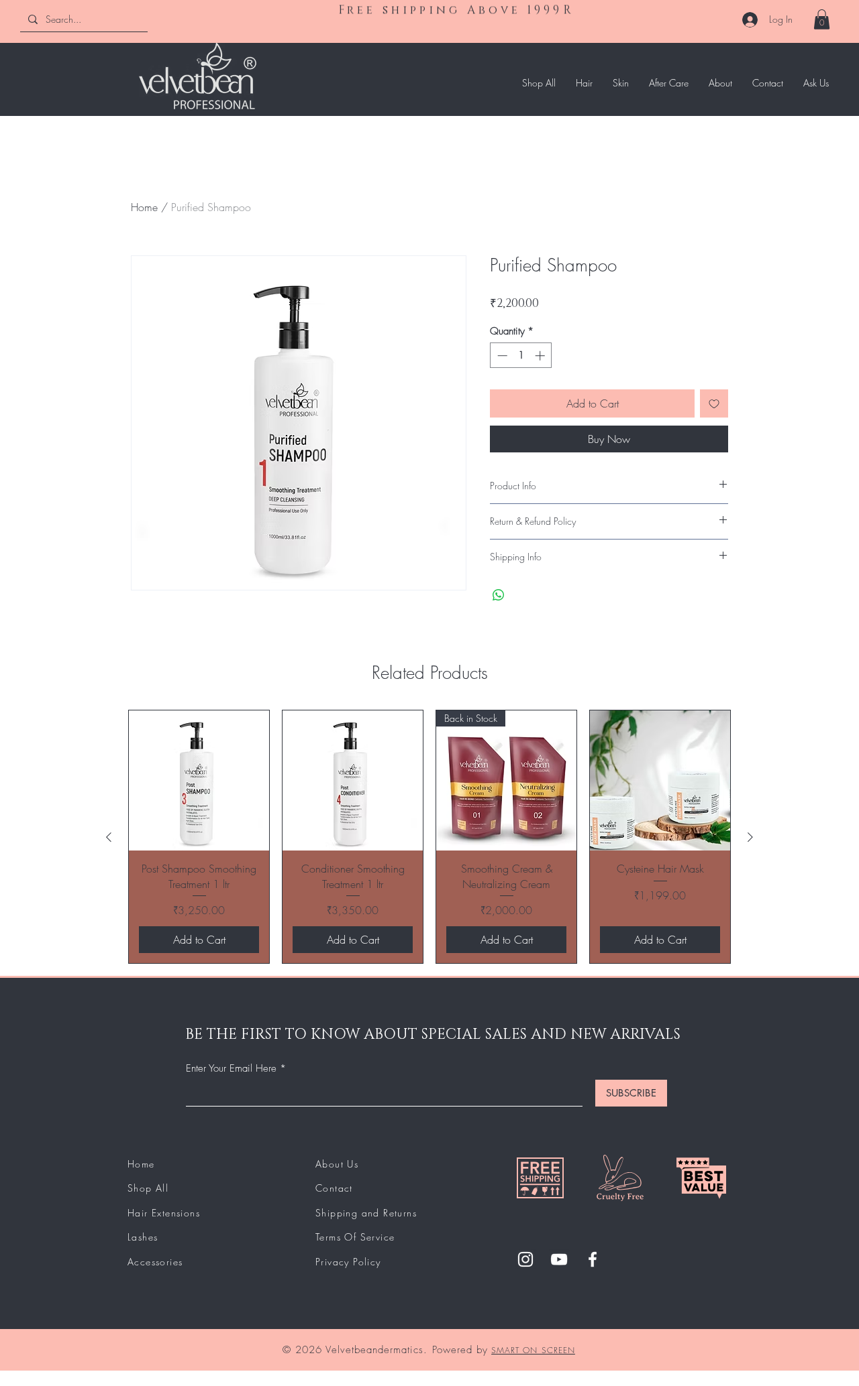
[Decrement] (501, 355)
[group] (429, 836)
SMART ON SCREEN (533, 1350)
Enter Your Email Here (231, 1069)
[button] (821, 19)
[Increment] (541, 355)
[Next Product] (750, 837)
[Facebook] (593, 1259)
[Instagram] (525, 1259)
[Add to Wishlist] (714, 403)
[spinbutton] (521, 355)
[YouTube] (559, 1259)
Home (144, 207)
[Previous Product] (109, 837)
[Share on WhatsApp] (499, 595)
